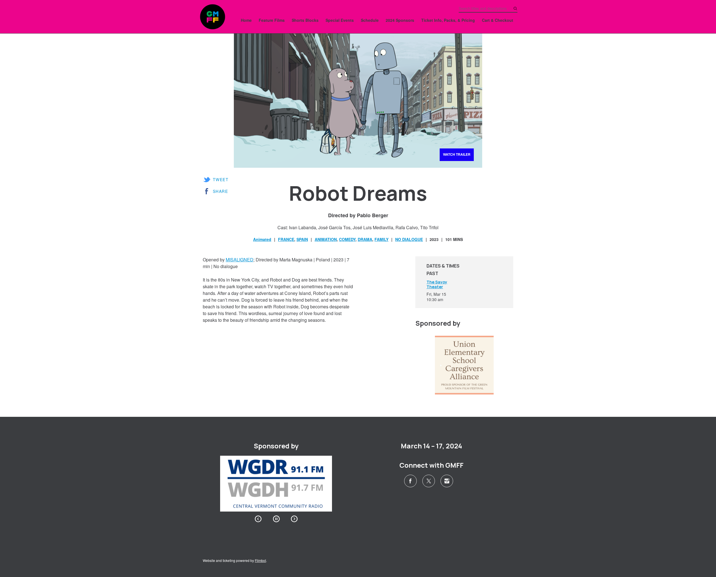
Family (381, 239)
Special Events (340, 20)
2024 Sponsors (400, 20)
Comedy (347, 239)
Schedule (370, 20)
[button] (258, 518)
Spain (302, 239)
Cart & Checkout (497, 20)
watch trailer (456, 154)
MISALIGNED (239, 259)
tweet (221, 179)
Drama (365, 239)
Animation (326, 239)
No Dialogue (409, 239)
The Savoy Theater (437, 284)
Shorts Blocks (305, 20)
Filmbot (260, 560)
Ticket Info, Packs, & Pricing (448, 20)
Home (246, 20)
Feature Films (272, 20)
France (286, 239)
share (220, 191)
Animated (262, 239)
